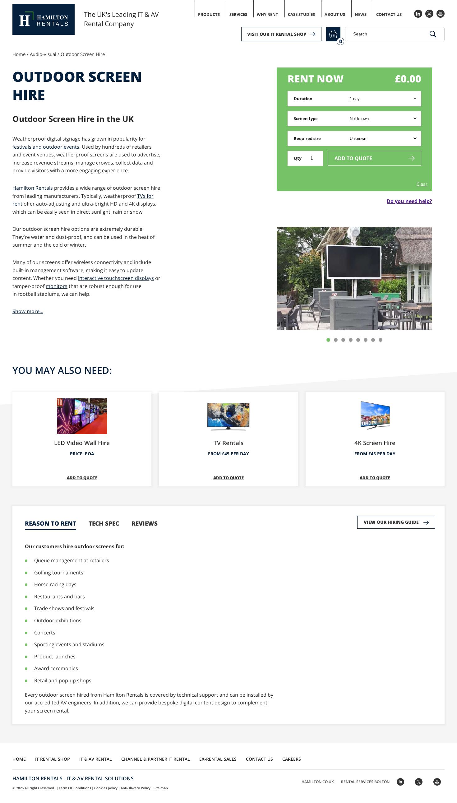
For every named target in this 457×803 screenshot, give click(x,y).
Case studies (301, 14)
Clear (422, 184)
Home (18, 54)
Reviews (145, 523)
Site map (161, 788)
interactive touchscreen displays (116, 278)
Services (238, 14)
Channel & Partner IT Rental (155, 759)
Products (209, 14)
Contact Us (389, 14)
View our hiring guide (391, 522)
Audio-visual (43, 54)
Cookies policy (106, 788)
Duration (303, 98)
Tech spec (104, 523)
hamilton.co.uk (318, 781)
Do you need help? (409, 201)
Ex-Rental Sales (218, 759)
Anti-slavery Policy (135, 788)
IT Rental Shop (52, 759)
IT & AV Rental (95, 759)
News (361, 14)
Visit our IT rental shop (276, 34)
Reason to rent (50, 523)
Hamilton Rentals (32, 187)
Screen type (306, 118)
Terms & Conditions (75, 788)
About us (335, 14)
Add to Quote (353, 158)
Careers (291, 759)
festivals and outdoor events (45, 146)
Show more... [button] (27, 311)
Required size (307, 138)
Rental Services (365, 781)
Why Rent (267, 14)
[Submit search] (433, 34)
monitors (56, 286)
